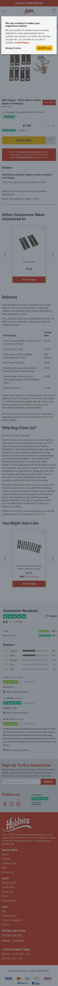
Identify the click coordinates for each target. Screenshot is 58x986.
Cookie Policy (22, 42)
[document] (29, 36)
